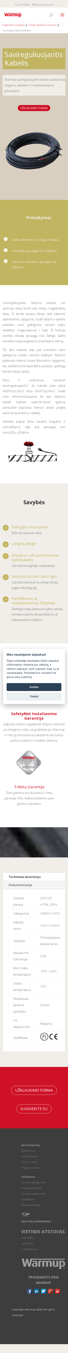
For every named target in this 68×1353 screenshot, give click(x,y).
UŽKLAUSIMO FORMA (34, 108)
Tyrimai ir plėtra (29, 1162)
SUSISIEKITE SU (34, 1108)
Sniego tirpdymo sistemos (42, 25)
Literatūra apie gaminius (33, 1182)
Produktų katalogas (30, 1205)
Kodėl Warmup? (29, 1156)
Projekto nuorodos (30, 1167)
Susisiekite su (28, 1199)
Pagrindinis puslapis (14, 25)
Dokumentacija (20, 885)
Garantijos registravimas (33, 1193)
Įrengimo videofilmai (31, 1188)
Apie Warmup (28, 1150)
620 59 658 (23, 4)
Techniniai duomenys (24, 877)
